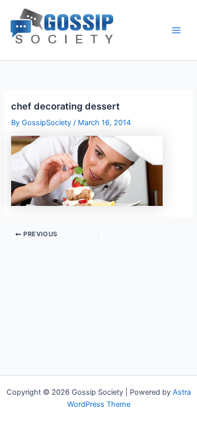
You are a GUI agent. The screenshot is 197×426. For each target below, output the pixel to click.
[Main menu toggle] (176, 30)
